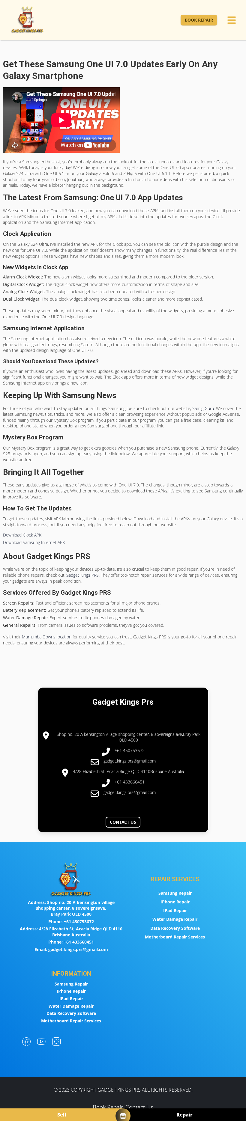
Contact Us (123, 822)
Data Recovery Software (175, 928)
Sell (61, 1114)
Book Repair (199, 20)
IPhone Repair (175, 902)
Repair (184, 1114)
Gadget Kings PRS (82, 575)
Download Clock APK (22, 535)
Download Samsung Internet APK (34, 542)
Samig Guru (203, 408)
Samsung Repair (175, 893)
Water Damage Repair (174, 919)
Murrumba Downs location (46, 637)
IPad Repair (175, 910)
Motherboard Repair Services (175, 937)
